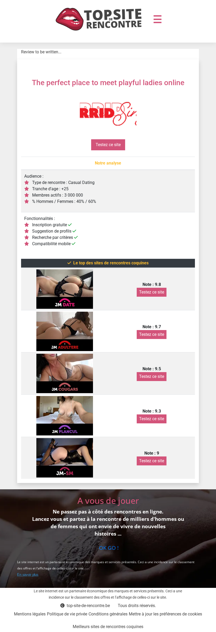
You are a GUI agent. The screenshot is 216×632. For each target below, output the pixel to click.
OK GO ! (108, 547)
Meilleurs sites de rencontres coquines (108, 626)
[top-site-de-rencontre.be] (100, 19)
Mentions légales (30, 614)
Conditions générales (108, 614)
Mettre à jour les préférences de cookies (165, 614)
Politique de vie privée (67, 614)
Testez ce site (108, 144)
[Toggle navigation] (157, 19)
